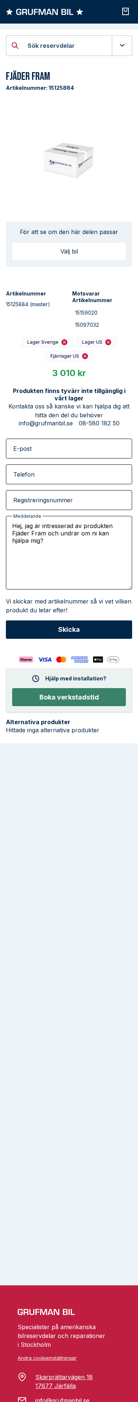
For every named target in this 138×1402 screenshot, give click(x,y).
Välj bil (69, 251)
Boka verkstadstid (69, 697)
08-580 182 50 (99, 423)
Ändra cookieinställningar (47, 1358)
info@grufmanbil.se (46, 423)
